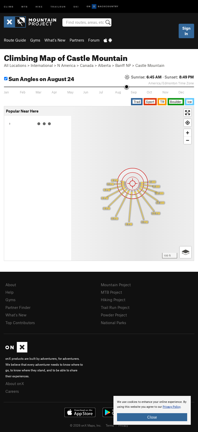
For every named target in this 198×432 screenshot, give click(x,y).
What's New (54, 40)
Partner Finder (17, 307)
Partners (77, 40)
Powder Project (114, 315)
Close (152, 417)
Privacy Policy (171, 407)
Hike (39, 6)
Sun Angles (40, 78)
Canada (87, 65)
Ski (76, 6)
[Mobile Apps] (108, 40)
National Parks (113, 322)
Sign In (186, 31)
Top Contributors (20, 322)
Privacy (123, 425)
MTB (24, 6)
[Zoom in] (187, 133)
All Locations (15, 65)
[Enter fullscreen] (187, 112)
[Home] (32, 22)
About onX (14, 383)
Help (9, 292)
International (42, 65)
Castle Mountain (149, 65)
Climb (9, 6)
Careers (12, 391)
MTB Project (111, 292)
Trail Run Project (115, 307)
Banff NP (123, 65)
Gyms (35, 40)
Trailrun (58, 6)
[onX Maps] (16, 351)
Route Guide (15, 40)
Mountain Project (116, 284)
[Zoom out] (187, 140)
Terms (110, 425)
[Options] (185, 252)
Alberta (104, 65)
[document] (152, 410)
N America (66, 65)
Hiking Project (113, 299)
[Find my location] (187, 122)
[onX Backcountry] (102, 6)
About (10, 284)
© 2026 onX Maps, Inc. (85, 425)
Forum (94, 40)
